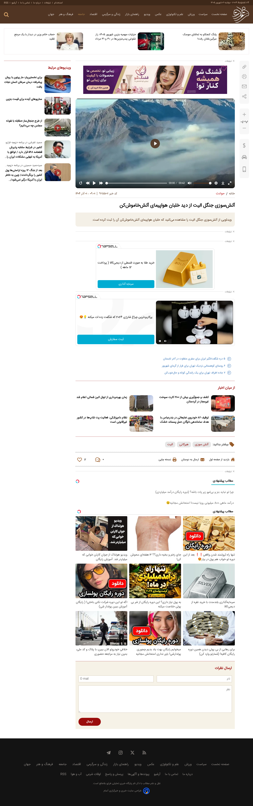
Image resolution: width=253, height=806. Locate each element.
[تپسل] (99, 246)
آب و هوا (76, 774)
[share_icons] (244, 96)
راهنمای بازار (132, 14)
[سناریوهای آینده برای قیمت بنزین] (57, 106)
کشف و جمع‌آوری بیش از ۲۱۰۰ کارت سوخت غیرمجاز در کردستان (184, 399)
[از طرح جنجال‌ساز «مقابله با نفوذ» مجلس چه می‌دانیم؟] (57, 127)
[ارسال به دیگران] (244, 86)
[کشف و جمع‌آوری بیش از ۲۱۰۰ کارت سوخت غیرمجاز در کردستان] (223, 403)
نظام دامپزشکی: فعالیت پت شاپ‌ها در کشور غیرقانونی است (102, 420)
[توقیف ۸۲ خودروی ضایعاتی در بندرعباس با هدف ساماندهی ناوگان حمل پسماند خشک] (223, 424)
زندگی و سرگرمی (111, 14)
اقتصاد (94, 14)
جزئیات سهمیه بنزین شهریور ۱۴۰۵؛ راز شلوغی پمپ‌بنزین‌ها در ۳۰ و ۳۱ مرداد (115, 36)
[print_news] (244, 76)
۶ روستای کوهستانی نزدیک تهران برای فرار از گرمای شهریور (193, 366)
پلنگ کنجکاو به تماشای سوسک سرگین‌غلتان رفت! (200, 36)
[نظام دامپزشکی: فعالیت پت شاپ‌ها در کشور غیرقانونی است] (141, 424)
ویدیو (147, 14)
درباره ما (37, 3)
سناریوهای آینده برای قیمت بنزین (24, 99)
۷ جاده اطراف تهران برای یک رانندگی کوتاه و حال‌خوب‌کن (194, 373)
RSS (6, 3)
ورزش (191, 14)
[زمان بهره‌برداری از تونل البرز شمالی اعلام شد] (141, 403)
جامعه (82, 14)
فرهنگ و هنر (66, 14)
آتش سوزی (202, 444)
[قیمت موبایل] (244, 170)
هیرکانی (184, 444)
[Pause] (160, 341)
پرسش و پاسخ (114, 774)
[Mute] (165, 341)
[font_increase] (244, 114)
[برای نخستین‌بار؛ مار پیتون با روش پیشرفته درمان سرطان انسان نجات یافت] (57, 84)
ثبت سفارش (116, 339)
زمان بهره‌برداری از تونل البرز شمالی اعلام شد (101, 397)
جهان (51, 14)
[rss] (144, 752)
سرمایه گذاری (126, 284)
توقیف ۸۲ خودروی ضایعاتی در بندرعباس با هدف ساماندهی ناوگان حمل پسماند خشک (184, 420)
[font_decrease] (244, 128)
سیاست (203, 14)
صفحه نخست (219, 14)
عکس (158, 14)
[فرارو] (240, 14)
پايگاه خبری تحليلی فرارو (119, 783)
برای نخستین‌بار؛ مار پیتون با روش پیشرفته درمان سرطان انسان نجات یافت (23, 82)
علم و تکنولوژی (175, 14)
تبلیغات (47, 3)
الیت (170, 444)
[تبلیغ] (155, 80)
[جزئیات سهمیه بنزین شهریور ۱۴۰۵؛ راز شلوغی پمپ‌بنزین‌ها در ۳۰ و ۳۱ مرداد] (151, 41)
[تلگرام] (108, 752)
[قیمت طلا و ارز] (244, 146)
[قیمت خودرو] (244, 158)
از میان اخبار (226, 388)
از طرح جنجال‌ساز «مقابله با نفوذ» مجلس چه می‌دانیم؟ (24, 123)
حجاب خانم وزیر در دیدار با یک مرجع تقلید (34, 36)
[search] (6, 14)
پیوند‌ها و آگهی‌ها (138, 774)
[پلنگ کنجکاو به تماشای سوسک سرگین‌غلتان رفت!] (232, 41)
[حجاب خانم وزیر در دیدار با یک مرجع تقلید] (70, 41)
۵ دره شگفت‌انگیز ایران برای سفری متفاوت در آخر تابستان (194, 359)
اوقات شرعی (93, 774)
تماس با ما (25, 3)
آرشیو (14, 3)
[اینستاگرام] (120, 752)
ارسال (89, 721)
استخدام (58, 3)
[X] (132, 752)
